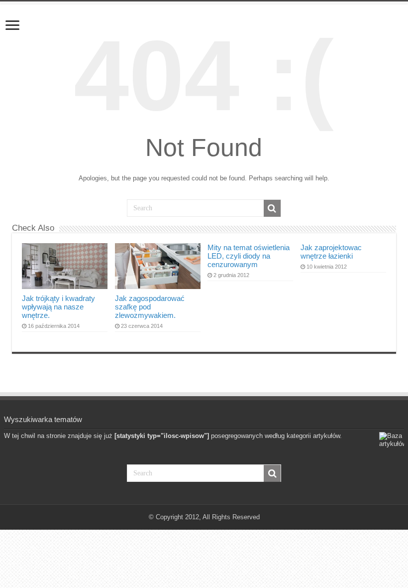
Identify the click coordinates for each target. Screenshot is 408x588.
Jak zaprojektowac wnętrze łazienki (331, 251)
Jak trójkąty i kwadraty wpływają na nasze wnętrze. (58, 306)
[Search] (272, 208)
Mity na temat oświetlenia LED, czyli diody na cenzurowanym (248, 256)
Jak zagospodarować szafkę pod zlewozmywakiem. (150, 306)
